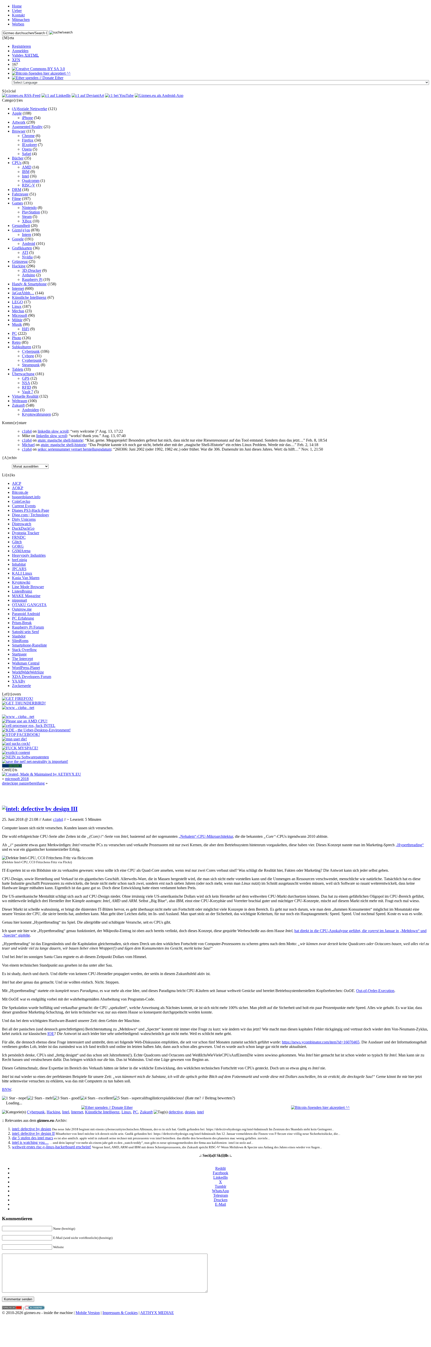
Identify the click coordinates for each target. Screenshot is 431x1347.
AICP (16, 483)
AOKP (17, 488)
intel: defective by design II (33, 1133)
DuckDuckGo (23, 528)
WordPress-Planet (26, 668)
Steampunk (31, 365)
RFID (26, 387)
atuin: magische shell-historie (60, 440)
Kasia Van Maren (25, 578)
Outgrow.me (22, 609)
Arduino (28, 275)
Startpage (19, 654)
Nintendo (29, 207)
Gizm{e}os (21, 230)
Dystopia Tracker (25, 533)
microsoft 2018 (17, 779)
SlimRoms (20, 641)
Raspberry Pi (32, 279)
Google (18, 239)
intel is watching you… (30, 1142)
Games (17, 203)
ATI (25, 252)
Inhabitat (19, 564)
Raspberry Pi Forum (28, 627)
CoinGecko (21, 501)
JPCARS (19, 569)
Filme (16, 198)
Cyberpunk (31, 351)
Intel (25, 176)
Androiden (30, 410)
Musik (17, 324)
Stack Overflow (24, 650)
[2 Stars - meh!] (40, 1098)
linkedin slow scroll (53, 431)
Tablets (17, 369)
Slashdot (18, 636)
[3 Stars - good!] (67, 1098)
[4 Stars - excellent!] (97, 1098)
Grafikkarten (22, 248)
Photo (16, 338)
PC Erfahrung (23, 618)
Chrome (28, 136)
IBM (25, 171)
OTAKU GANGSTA (29, 605)
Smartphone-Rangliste (29, 645)
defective (176, 1112)
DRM (16, 189)
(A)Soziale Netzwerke (29, 109)
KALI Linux (22, 573)
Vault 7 (27, 392)
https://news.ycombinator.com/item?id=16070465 (320, 1042)
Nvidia (27, 257)
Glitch (17, 542)
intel (200, 1112)
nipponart (19, 600)
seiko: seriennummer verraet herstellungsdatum (74, 449)
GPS (25, 378)
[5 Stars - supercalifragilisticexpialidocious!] (149, 1098)
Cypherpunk (32, 360)
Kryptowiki (21, 582)
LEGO (17, 302)
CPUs (16, 163)
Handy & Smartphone (29, 284)
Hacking (18, 266)
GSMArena (21, 551)
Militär (17, 320)
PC (14, 333)
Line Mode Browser (28, 587)
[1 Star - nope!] (14, 1098)
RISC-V (28, 185)
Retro (16, 342)
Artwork (18, 122)
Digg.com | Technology (30, 515)
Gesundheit (21, 225)
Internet (18, 288)
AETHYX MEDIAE (157, 1313)
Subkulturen (21, 347)
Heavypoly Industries (29, 555)
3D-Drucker (31, 270)
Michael (28, 445)
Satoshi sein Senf (25, 632)
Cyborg (28, 356)
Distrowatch (21, 524)
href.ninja (19, 560)
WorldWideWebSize (28, 672)
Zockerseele (21, 685)
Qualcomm (30, 180)
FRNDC (19, 537)
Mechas (18, 311)
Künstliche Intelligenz (29, 297)
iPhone (27, 118)
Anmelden (20, 51)
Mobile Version (88, 1313)
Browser (18, 131)
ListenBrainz (22, 591)
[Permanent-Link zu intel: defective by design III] (40, 809)
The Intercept (22, 659)
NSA (26, 383)
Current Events (24, 506)
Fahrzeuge (20, 194)
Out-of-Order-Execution (375, 991)
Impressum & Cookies (120, 1313)
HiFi (25, 329)
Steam (27, 216)
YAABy (18, 681)
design (190, 1112)
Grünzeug (20, 261)
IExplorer (29, 145)
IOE (50, 1033)
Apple (17, 113)
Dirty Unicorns (24, 519)
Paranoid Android (26, 614)
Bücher (17, 158)
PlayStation (31, 212)
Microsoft (19, 315)
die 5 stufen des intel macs (32, 1138)
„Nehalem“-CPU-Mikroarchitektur (206, 836)
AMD (26, 167)
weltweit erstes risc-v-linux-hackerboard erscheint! (51, 1147)
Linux (16, 306)
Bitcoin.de (20, 492)
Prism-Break (22, 623)
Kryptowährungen (36, 414)
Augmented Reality (27, 127)
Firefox (27, 140)
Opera (27, 149)
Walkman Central (25, 663)
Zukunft (18, 405)
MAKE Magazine (26, 596)
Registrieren (21, 46)
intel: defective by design (31, 1129)
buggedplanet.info (26, 497)
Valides (25, 55)
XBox (27, 221)
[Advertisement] (215, 793)
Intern (26, 234)
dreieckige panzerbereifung (23, 783)
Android (28, 243)
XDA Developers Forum (31, 676)
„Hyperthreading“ (410, 845)
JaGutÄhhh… (23, 293)
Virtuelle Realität (25, 396)
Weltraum (19, 401)
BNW (6, 1089)
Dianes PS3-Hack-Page (30, 510)
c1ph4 (27, 431)
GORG (18, 546)
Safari (26, 154)
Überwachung (23, 374)
